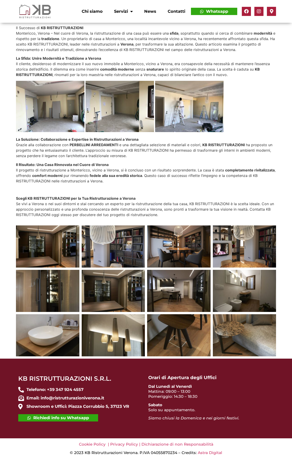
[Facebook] (246, 11)
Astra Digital (210, 452)
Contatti (176, 11)
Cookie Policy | (94, 444)
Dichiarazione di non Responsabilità (177, 444)
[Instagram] (258, 11)
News (150, 11)
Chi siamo (92, 11)
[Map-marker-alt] (271, 11)
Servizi (121, 11)
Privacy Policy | (125, 444)
